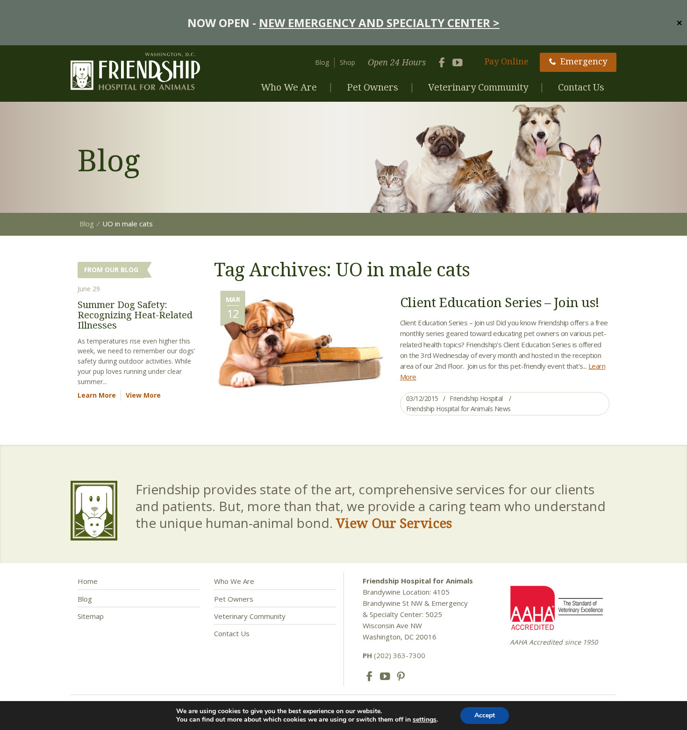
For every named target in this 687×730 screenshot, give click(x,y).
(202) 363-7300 (394, 655)
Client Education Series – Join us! (500, 302)
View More (143, 395)
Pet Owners (372, 87)
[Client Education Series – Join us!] (300, 346)
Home (88, 581)
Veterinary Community (478, 87)
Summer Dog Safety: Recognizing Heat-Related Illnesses (135, 314)
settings (425, 720)
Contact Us (581, 87)
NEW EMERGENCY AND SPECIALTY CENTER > (379, 22)
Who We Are (289, 87)
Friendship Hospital (476, 398)
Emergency (583, 61)
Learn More (97, 395)
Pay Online (507, 61)
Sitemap (91, 616)
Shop (347, 62)
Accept (484, 715)
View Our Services (394, 523)
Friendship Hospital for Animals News (458, 408)
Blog (322, 62)
